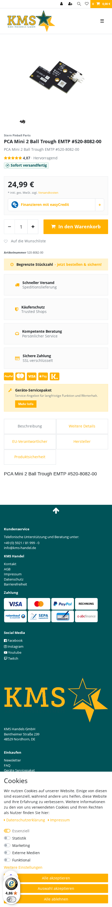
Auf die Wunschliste (25, 241)
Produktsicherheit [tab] (29, 456)
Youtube (14, 652)
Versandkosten (48, 192)
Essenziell (20, 830)
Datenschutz (13, 579)
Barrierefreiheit (15, 584)
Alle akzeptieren (56, 877)
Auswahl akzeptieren (56, 888)
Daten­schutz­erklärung (26, 819)
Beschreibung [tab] (30, 426)
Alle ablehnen (56, 899)
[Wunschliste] (86, 4)
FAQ (7, 765)
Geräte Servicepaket (19, 770)
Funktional (21, 860)
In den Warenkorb (79, 226)
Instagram (15, 646)
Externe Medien (26, 852)
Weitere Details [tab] (82, 426)
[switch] (11, 899)
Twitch (12, 658)
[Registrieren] (70, 4)
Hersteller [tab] (82, 441)
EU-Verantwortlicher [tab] (29, 441)
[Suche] (79, 4)
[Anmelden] (62, 4)
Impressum (60, 819)
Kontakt (10, 564)
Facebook (15, 640)
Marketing (21, 845)
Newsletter (12, 760)
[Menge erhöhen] (32, 226)
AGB (7, 569)
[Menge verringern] (9, 226)
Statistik (19, 838)
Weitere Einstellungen (23, 867)
